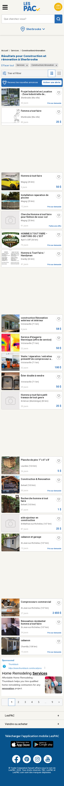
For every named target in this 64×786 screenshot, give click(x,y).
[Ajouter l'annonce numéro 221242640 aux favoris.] (57, 254)
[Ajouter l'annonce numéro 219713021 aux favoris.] (57, 215)
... (45, 702)
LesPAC (32, 715)
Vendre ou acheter (32, 724)
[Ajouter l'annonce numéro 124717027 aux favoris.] (57, 338)
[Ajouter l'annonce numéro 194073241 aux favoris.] (57, 622)
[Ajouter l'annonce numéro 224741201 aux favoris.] (57, 461)
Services (15, 50)
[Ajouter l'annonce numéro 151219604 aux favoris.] (57, 538)
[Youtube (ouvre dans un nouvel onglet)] (48, 762)
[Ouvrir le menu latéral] (5, 7)
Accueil (4, 50)
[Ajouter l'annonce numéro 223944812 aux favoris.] (57, 480)
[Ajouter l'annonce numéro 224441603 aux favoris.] (57, 396)
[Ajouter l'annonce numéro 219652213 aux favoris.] (57, 235)
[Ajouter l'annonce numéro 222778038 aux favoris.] (57, 519)
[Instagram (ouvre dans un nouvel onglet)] (37, 762)
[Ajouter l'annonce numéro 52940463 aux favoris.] (57, 641)
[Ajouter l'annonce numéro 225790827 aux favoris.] (57, 177)
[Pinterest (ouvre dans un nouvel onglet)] (26, 762)
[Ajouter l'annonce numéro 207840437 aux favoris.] (57, 377)
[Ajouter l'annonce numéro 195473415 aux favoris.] (57, 93)
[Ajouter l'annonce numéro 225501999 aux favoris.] (57, 196)
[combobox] (28, 19)
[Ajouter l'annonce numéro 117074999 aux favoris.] (57, 357)
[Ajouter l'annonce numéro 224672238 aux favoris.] (57, 603)
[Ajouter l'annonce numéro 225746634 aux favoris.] (57, 319)
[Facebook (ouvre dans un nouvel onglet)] (16, 762)
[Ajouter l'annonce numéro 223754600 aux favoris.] (57, 499)
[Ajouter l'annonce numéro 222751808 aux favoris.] (57, 112)
